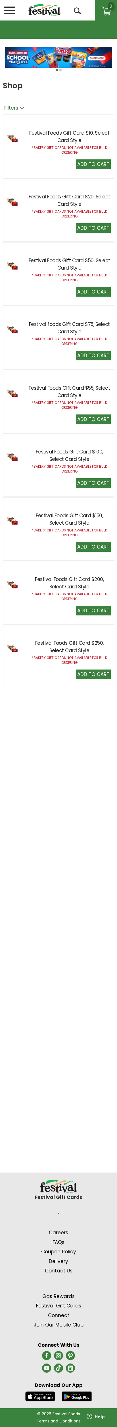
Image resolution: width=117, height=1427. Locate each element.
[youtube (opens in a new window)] (46, 1369)
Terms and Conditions (59, 1421)
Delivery (58, 1261)
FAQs (58, 1242)
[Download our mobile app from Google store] (77, 1396)
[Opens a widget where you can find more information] (95, 1417)
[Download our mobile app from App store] (40, 1396)
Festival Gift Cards (58, 1305)
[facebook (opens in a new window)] (46, 1357)
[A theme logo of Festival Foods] (44, 10)
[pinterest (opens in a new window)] (70, 1357)
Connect (58, 1315)
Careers (58, 1232)
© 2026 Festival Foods (58, 1414)
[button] (93, 164)
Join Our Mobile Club (58, 1324)
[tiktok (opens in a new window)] (58, 1369)
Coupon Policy (58, 1251)
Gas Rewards (58, 1296)
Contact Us (58, 1270)
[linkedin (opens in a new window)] (70, 1369)
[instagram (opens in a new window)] (58, 1357)
